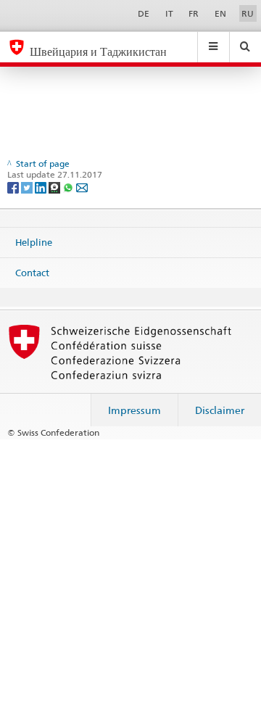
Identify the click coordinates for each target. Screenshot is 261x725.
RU (247, 13)
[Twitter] (28, 186)
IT (169, 13)
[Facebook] (14, 186)
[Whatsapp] (69, 186)
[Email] (82, 186)
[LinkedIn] (42, 186)
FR (193, 13)
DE (143, 13)
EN (220, 13)
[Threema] (55, 186)
